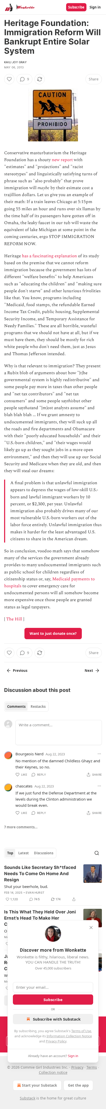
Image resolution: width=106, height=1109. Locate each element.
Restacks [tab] (38, 706)
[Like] (9, 79)
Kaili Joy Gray (15, 62)
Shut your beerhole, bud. (26, 886)
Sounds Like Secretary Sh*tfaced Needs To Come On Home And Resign (40, 873)
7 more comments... (21, 827)
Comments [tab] (16, 706)
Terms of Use (81, 1031)
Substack (27, 1098)
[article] (53, 883)
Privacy (77, 1067)
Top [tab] (10, 853)
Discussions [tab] (43, 853)
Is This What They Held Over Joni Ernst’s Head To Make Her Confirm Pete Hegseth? (40, 918)
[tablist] (26, 706)
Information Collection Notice (69, 1036)
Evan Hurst (35, 892)
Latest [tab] (23, 853)
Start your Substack (39, 1085)
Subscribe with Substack (57, 1019)
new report (62, 160)
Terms (91, 1067)
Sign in (95, 7)
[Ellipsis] (99, 754)
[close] (91, 927)
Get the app (78, 1085)
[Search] (97, 853)
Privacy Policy (56, 1041)
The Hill (14, 619)
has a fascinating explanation (49, 256)
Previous (20, 670)
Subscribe (76, 7)
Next (89, 670)
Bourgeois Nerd (29, 753)
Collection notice (53, 1072)
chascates (23, 786)
